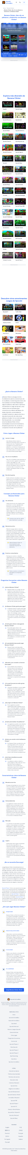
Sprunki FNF (14, 1100)
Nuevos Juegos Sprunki (14, 1029)
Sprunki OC (14, 1106)
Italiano (21, 1139)
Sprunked (14, 1023)
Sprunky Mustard (14, 1115)
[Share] (25, 54)
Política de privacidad (14, 1074)
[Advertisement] (14, 75)
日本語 (20, 1130)
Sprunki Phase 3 (14, 1053)
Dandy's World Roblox (14, 1109)
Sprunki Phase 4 (14, 1044)
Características (14, 1032)
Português (7, 1139)
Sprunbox (14, 1059)
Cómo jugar (14, 1035)
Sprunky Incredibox (14, 1062)
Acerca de (14, 1041)
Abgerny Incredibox (14, 1089)
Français (20, 1133)
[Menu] (24, 2)
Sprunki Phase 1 (6, 888)
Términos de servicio (14, 1077)
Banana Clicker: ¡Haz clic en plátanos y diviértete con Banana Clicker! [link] (13, 10)
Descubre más (14, 1080)
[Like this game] (19, 54)
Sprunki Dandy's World (14, 1094)
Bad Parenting (14, 1056)
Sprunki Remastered (14, 1091)
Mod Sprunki (14, 1047)
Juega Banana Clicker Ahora (14, 990)
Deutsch (7, 1133)
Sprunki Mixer (14, 1118)
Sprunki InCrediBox (14, 1017)
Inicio (4, 8)
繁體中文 (7, 1130)
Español (21, 1136)
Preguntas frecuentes (14, 1038)
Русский (7, 1142)
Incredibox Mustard (14, 1097)
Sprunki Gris (14, 1086)
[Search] (16, 2)
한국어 (7, 1136)
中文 (20, 1127)
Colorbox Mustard (14, 1083)
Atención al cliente (14, 1071)
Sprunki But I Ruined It (14, 1112)
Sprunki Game (10, 8)
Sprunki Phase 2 (14, 1050)
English (7, 1127)
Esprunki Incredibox (14, 1020)
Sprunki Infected (14, 1026)
